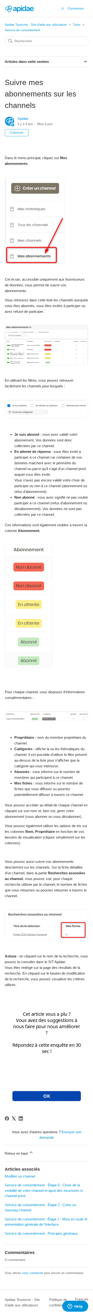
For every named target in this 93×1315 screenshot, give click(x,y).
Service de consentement (22, 30)
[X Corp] (14, 1118)
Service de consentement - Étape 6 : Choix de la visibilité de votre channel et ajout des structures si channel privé (44, 1190)
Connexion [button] (75, 8)
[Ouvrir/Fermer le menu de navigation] (62, 8)
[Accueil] (19, 8)
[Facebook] (7, 1118)
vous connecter (32, 1273)
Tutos (77, 24)
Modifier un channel (20, 1176)
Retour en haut (17, 1153)
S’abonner (16, 132)
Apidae (23, 118)
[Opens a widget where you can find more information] (75, 1307)
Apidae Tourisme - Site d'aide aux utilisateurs (36, 24)
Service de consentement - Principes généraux (41, 1233)
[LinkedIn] (21, 1118)
